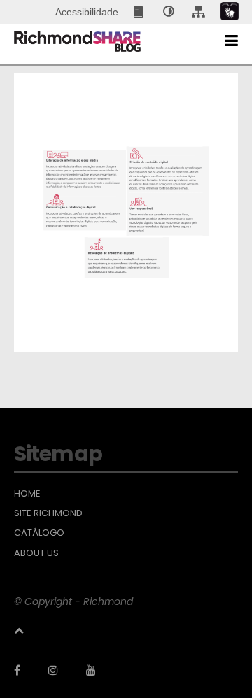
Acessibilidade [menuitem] (86, 12)
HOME (27, 493)
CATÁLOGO (39, 533)
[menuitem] (139, 12)
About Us (36, 553)
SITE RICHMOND (48, 513)
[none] (169, 12)
